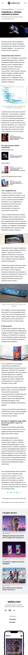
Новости (11, 135)
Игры (3, 533)
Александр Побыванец (8, 9)
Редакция (12, 619)
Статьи (8, 533)
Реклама (12, 622)
